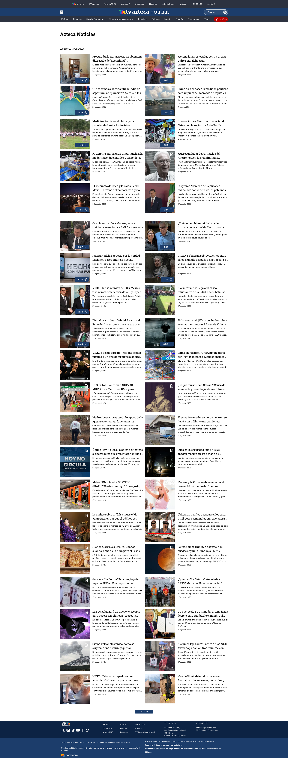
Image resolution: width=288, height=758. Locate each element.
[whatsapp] (87, 731)
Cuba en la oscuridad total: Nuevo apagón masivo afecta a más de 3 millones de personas (199, 452)
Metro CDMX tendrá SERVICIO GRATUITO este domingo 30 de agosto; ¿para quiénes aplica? (116, 484)
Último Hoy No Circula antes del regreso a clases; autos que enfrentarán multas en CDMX (117, 452)
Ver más (144, 711)
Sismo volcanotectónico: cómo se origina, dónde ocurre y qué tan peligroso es (113, 646)
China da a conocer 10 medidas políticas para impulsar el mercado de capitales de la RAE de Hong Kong (203, 91)
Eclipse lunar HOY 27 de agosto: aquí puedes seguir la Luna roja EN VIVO (201, 549)
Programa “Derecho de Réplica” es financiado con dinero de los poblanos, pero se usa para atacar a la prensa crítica (202, 188)
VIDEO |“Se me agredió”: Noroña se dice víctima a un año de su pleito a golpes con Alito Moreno (116, 355)
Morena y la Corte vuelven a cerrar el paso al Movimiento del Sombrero (201, 484)
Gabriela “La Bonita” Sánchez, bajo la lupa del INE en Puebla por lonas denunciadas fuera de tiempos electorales (115, 581)
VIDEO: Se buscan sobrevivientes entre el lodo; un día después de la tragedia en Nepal (203, 258)
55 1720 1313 (201, 730)
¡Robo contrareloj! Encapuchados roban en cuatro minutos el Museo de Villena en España (202, 322)
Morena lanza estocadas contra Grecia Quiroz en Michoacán (202, 58)
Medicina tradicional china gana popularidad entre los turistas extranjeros (113, 123)
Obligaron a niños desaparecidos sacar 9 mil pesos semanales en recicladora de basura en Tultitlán (202, 517)
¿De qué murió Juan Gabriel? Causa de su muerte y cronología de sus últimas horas (201, 387)
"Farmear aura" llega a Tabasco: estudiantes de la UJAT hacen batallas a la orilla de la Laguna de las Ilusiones (202, 290)
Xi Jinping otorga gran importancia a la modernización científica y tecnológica (117, 155)
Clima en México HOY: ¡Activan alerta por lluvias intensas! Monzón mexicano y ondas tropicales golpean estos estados (203, 355)
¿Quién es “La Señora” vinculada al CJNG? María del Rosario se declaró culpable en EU (200, 581)
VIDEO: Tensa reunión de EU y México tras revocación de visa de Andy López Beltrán (116, 290)
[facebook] (83, 731)
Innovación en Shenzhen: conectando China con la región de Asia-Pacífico (201, 123)
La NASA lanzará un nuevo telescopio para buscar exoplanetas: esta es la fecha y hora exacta (116, 614)
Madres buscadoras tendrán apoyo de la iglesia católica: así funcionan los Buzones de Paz (117, 419)
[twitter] (63, 731)
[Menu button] (72, 12)
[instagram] (68, 731)
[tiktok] (73, 731)
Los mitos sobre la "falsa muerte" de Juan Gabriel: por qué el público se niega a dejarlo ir (114, 517)
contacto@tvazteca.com (206, 728)
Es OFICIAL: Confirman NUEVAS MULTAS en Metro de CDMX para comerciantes (113, 387)
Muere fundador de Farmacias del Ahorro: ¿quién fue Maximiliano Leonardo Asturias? (199, 156)
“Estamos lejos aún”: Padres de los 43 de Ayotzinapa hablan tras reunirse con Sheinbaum (202, 646)
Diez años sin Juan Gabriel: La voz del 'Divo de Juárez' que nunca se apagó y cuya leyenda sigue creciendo (116, 322)
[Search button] (225, 12)
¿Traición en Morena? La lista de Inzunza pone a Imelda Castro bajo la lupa (201, 225)
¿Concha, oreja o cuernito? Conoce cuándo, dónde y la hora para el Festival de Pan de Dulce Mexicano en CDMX (117, 549)
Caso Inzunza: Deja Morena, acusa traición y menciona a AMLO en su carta (117, 225)
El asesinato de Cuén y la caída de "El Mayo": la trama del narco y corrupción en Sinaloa (117, 188)
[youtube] (78, 731)
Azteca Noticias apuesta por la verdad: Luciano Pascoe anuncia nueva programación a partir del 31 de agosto (116, 258)
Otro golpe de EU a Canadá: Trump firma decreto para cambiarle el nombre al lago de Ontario (203, 614)
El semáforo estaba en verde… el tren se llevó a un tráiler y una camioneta (202, 419)
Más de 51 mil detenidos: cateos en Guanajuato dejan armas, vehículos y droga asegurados (201, 678)
